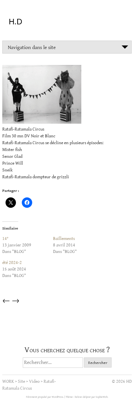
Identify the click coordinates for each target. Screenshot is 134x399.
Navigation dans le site (32, 47)
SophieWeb (102, 396)
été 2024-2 (12, 262)
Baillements (64, 238)
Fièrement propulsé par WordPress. (45, 396)
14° (5, 238)
